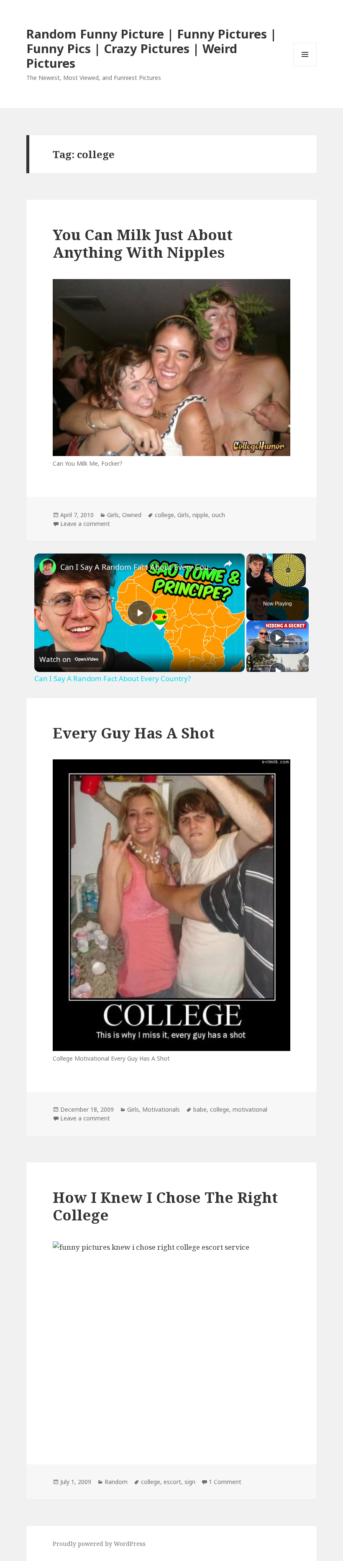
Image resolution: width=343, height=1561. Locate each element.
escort (172, 1482)
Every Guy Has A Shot (134, 733)
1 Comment (225, 1482)
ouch (218, 515)
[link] (47, 567)
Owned (131, 515)
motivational (250, 1109)
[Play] (277, 637)
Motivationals (161, 1109)
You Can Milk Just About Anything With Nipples (143, 243)
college (164, 515)
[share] (227, 563)
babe (200, 1109)
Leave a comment (85, 524)
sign (189, 1482)
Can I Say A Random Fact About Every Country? (138, 567)
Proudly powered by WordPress (99, 1544)
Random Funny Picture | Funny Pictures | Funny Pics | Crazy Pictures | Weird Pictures (151, 48)
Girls (113, 515)
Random (116, 1482)
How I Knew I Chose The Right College (165, 1206)
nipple (200, 515)
